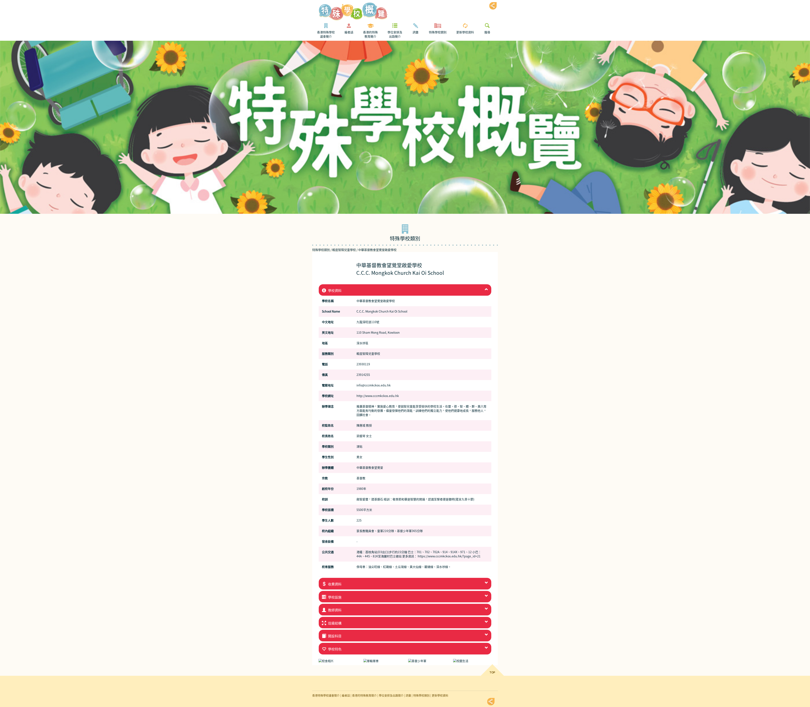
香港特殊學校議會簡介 (326, 34)
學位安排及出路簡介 (394, 34)
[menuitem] (326, 31)
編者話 (348, 32)
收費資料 (334, 584)
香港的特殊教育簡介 (370, 34)
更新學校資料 (465, 32)
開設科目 (334, 636)
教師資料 (334, 610)
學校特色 (334, 649)
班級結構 (334, 623)
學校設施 (334, 597)
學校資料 (334, 290)
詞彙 (415, 32)
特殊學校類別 (438, 32)
